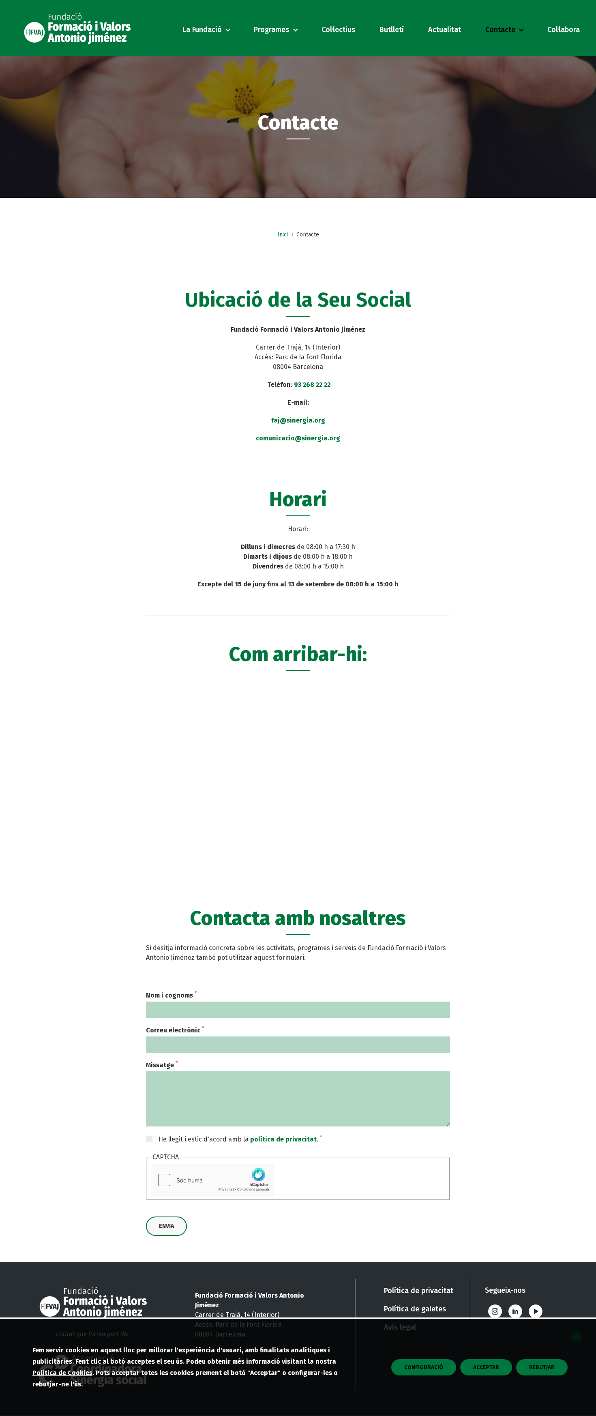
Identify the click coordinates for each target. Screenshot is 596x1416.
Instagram (495, 1311)
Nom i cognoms (171, 995)
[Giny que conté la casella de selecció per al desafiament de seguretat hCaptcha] (213, 1180)
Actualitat (444, 29)
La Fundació (202, 29)
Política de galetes (415, 1308)
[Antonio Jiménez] (79, 28)
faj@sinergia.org (298, 420)
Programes (271, 29)
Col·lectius (338, 29)
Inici (282, 234)
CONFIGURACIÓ (423, 1367)
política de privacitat (283, 1139)
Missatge (162, 1065)
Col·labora (563, 29)
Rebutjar (542, 1367)
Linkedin (515, 1311)
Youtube (535, 1311)
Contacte (500, 29)
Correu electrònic (175, 1030)
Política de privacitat (418, 1290)
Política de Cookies (62, 1373)
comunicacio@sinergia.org (298, 438)
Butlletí (391, 29)
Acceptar (486, 1367)
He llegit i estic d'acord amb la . (240, 1139)
